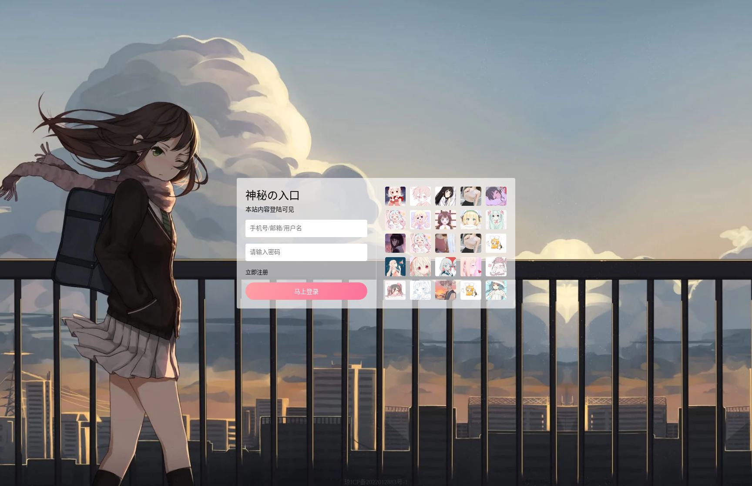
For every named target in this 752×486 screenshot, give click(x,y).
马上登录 (306, 291)
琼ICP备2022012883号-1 (376, 482)
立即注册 (256, 272)
